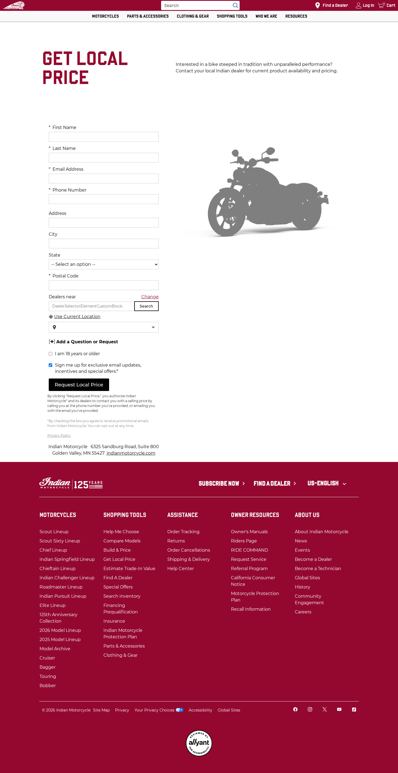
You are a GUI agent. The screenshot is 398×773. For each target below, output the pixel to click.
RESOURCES (296, 16)
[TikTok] (354, 710)
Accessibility (200, 710)
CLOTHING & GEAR (193, 16)
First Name (62, 127)
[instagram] (310, 710)
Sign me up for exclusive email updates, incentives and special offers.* (98, 368)
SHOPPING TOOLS (232, 16)
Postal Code (64, 276)
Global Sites (229, 710)
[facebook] (295, 710)
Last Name (62, 148)
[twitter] (324, 710)
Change (150, 296)
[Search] (234, 5)
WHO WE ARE (266, 16)
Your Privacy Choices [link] (154, 710)
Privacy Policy (59, 436)
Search (146, 306)
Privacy (122, 710)
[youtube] (339, 710)
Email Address (66, 169)
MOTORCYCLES (105, 16)
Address (57, 213)
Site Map (101, 710)
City (53, 234)
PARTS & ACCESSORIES (148, 16)
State (54, 255)
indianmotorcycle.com (131, 453)
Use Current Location (77, 316)
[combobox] (104, 327)
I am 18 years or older (77, 353)
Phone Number (67, 190)
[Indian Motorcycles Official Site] (14, 5)
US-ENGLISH (324, 483)
